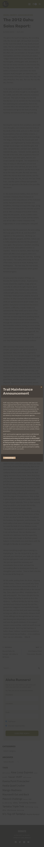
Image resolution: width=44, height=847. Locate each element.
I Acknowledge (9, 458)
